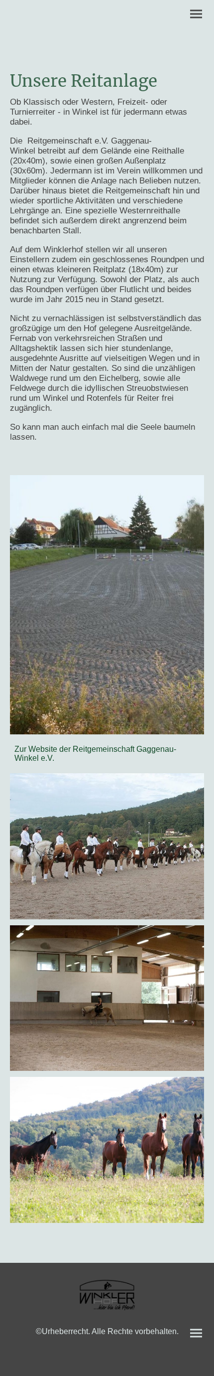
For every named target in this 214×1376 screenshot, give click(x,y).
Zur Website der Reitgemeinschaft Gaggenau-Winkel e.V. (95, 753)
